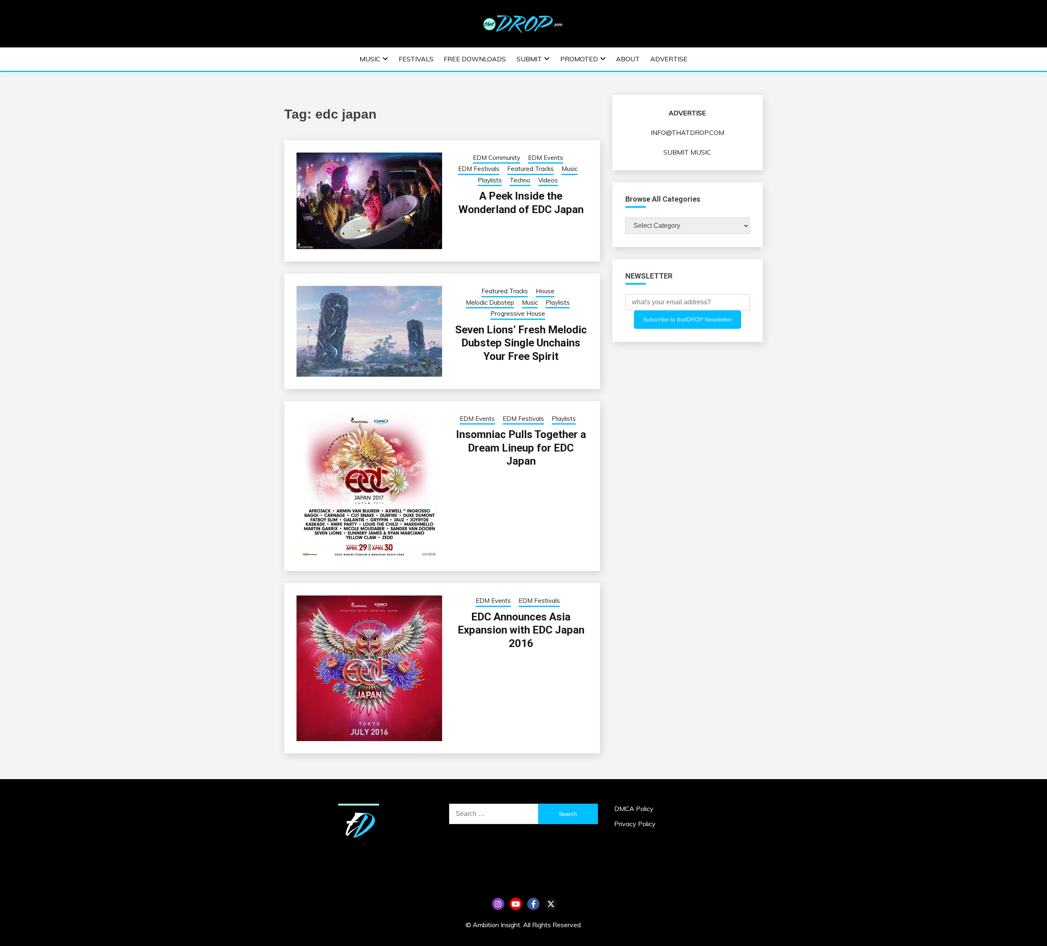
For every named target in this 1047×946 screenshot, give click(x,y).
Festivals (416, 59)
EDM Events (545, 158)
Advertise (669, 59)
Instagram (498, 904)
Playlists (490, 180)
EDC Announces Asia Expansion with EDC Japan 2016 (521, 630)
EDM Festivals (478, 169)
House (545, 291)
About (628, 59)
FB (533, 904)
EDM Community (496, 158)
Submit (529, 59)
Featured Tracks (530, 169)
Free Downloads (475, 59)
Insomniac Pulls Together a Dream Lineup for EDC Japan (521, 447)
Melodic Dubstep (490, 302)
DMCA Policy (634, 808)
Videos (548, 180)
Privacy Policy (635, 824)
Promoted (579, 59)
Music (369, 59)
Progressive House (517, 313)
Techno (520, 180)
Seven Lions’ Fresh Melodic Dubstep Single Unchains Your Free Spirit (521, 343)
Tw (551, 904)
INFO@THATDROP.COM (687, 132)
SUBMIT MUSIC (687, 152)
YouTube (516, 904)
